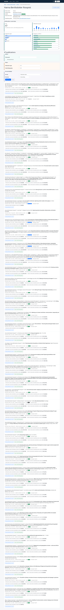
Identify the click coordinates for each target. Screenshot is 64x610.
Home (10, 1)
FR (55, 1)
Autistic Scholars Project (11, 4)
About (14, 1)
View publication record (9, 93)
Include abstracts (10, 59)
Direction (7, 77)
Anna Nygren (35, 35)
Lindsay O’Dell (35, 37)
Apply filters (8, 79)
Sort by (6, 74)
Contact (17, 1)
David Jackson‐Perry (36, 46)
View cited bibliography (19, 93)
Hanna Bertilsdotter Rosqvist (24, 18)
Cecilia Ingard (35, 44)
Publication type (8, 65)
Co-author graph (56, 7)
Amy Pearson (35, 42)
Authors (17, 4)
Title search (7, 57)
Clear (13, 79)
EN (53, 1)
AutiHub (6, 1)
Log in (58, 1)
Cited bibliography (9, 68)
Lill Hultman (35, 40)
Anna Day (35, 48)
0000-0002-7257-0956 (17, 14)
